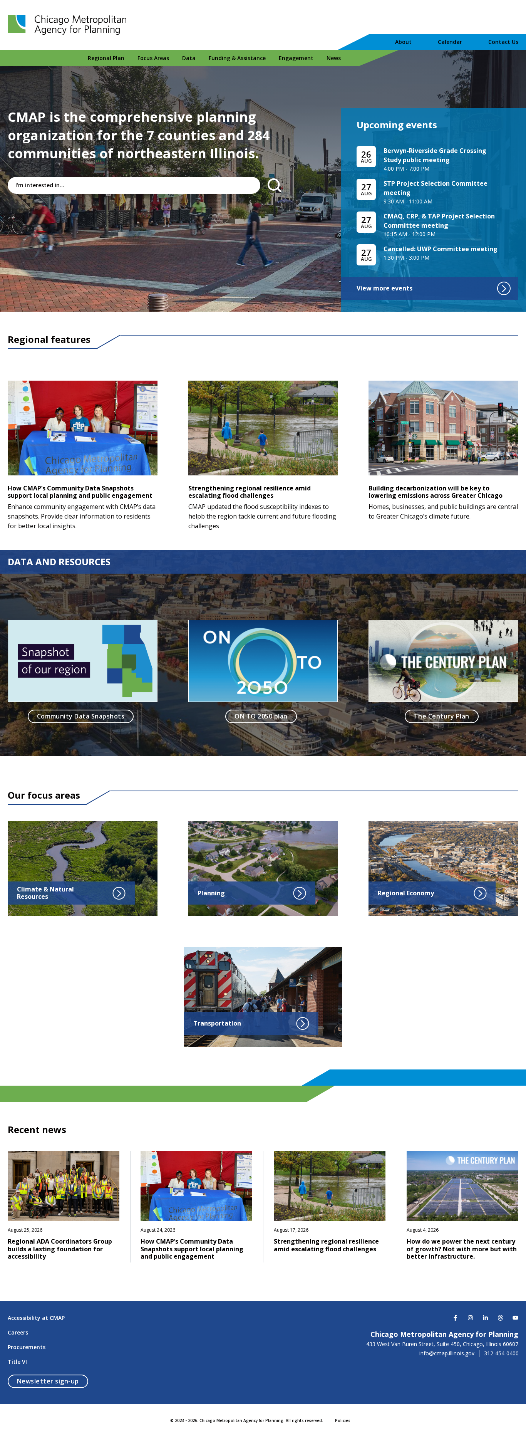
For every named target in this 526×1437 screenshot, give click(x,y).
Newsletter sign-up (52, 1381)
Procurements (26, 1347)
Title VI (17, 1361)
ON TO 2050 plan (261, 716)
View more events (384, 288)
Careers (18, 1332)
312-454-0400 (501, 1353)
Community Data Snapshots (81, 716)
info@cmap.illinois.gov (446, 1353)
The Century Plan (441, 716)
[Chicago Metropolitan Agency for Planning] (69, 25)
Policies (342, 1420)
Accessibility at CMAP (36, 1317)
